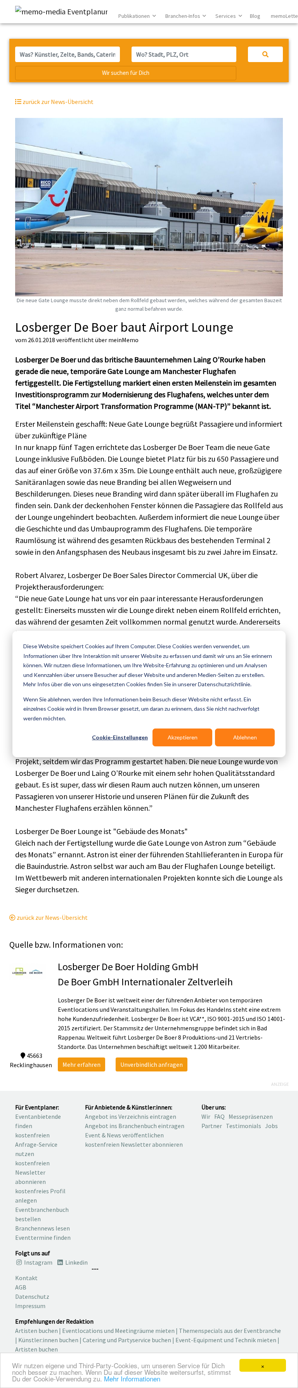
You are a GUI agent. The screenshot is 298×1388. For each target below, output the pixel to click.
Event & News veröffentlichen (124, 1135)
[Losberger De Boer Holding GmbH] (27, 970)
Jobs (271, 1126)
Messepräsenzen (251, 1116)
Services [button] (226, 15)
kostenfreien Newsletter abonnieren (32, 1172)
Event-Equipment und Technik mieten (225, 1340)
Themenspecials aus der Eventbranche (230, 1330)
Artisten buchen (36, 1330)
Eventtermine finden (43, 1237)
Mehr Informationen (132, 1378)
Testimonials (243, 1126)
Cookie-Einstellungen (120, 737)
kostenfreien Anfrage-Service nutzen (36, 1144)
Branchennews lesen (42, 1228)
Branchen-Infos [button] (183, 15)
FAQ (219, 1116)
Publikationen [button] (134, 15)
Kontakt (26, 1278)
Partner (211, 1126)
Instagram (37, 1262)
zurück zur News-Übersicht (52, 917)
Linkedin (76, 1262)
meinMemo (123, 340)
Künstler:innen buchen (48, 1340)
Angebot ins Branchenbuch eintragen (134, 1126)
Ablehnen (245, 737)
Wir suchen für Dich (125, 72)
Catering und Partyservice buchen (127, 1340)
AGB (20, 1287)
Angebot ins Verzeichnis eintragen (130, 1116)
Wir (205, 1116)
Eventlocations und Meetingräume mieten (118, 1330)
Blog (255, 15)
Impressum (30, 1306)
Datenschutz (32, 1296)
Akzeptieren (183, 737)
